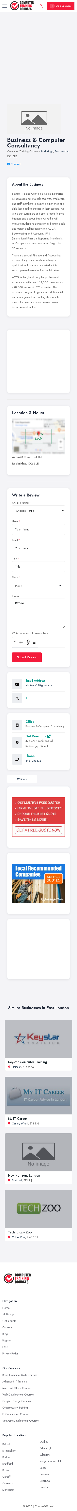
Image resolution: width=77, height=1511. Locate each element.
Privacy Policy (10, 1353)
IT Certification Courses (15, 1414)
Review (16, 596)
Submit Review (27, 657)
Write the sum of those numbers (30, 633)
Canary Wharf (20, 1123)
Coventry (7, 1483)
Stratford (17, 1180)
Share (24, 779)
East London (62, 151)
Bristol (5, 1470)
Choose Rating (20, 503)
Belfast (6, 1444)
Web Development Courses (18, 1395)
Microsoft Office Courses (16, 1388)
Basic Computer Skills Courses (19, 1375)
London (44, 1487)
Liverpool (45, 1481)
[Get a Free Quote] (38, 817)
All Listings (8, 1314)
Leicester (45, 1474)
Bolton (6, 1457)
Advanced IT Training (14, 1381)
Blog (5, 1334)
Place (15, 577)
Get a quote (9, 1321)
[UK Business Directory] (38, 883)
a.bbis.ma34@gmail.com (39, 685)
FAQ (5, 1347)
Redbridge (47, 151)
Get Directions (36, 736)
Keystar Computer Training (27, 1062)
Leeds (43, 1468)
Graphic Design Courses (16, 1401)
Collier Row (18, 1237)
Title (14, 558)
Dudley (44, 1442)
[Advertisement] (38, 61)
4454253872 (33, 761)
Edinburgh (46, 1448)
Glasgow (45, 1455)
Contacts (7, 1327)
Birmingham (9, 1451)
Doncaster (8, 1490)
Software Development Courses (20, 1421)
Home (5, 1308)
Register (6, 1340)
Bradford (7, 1464)
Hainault (16, 1067)
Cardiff (6, 1477)
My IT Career (17, 1118)
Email (15, 540)
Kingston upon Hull (50, 1461)
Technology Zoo (20, 1232)
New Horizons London (24, 1175)
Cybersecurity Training (15, 1408)
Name (15, 521)
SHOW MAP (38, 436)
